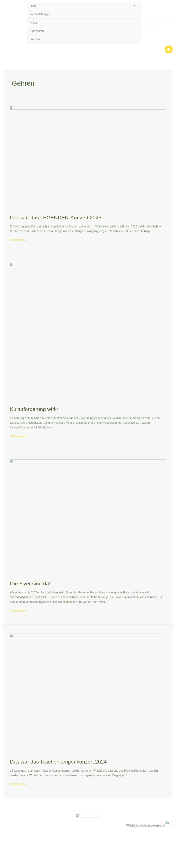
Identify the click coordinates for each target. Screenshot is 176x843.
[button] (159, 23)
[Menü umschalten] (133, 6)
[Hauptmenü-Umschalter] (169, 49)
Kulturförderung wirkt (34, 409)
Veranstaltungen (40, 14)
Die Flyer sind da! (30, 583)
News (33, 22)
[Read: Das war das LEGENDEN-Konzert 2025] (88, 157)
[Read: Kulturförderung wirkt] (88, 332)
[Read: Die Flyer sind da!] (88, 517)
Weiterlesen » (18, 239)
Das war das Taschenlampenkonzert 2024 (58, 762)
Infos (33, 5)
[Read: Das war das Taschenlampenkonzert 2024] (88, 693)
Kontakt (35, 39)
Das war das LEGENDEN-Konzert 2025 (55, 217)
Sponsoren (37, 31)
